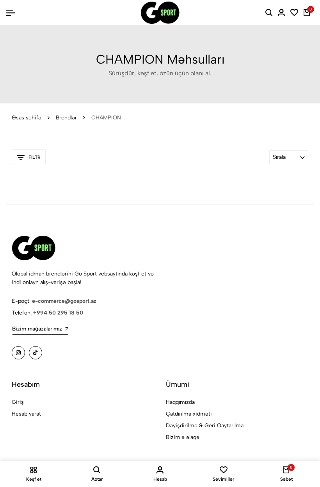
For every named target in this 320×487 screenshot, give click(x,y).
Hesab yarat (26, 414)
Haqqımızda (180, 402)
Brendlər (66, 117)
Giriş (18, 402)
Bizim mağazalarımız (37, 328)
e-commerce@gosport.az (64, 301)
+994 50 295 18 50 (58, 312)
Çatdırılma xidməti (189, 414)
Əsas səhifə (26, 117)
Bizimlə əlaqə (182, 437)
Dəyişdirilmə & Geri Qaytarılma (205, 425)
